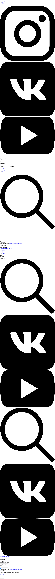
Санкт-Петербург (6, 158)
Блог (2, 2)
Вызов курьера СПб (6, 556)
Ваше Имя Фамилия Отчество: (4, 562)
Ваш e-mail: (1, 565)
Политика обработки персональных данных (6, 248)
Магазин (3, 252)
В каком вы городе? (3, 560)
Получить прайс (3, 570)
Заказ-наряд (2, 556)
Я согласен (2, 578)
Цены (3, 3)
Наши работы (4, 1)
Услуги (3, 249)
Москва (3, 168)
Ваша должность (2, 559)
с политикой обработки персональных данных (15, 243)
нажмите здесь (19, 576)
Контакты (3, 4)
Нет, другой (2, 574)
